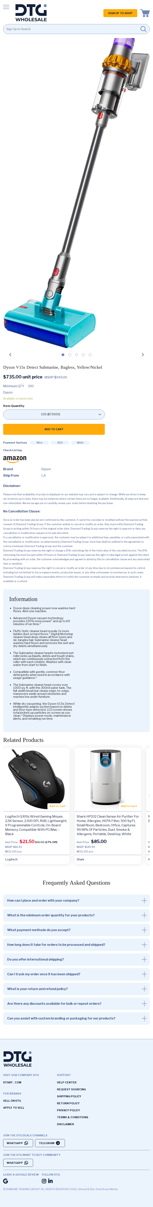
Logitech (11, 859)
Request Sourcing (71, 1089)
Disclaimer (65, 1124)
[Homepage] (31, 13)
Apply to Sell (13, 1107)
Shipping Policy (69, 1096)
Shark (80, 859)
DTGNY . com (12, 1082)
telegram (46, 1143)
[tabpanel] (76, 190)
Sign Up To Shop (120, 13)
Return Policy (68, 1103)
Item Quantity (13, 406)
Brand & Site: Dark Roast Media (98, 1189)
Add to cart (54, 429)
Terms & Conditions (72, 1117)
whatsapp (15, 1143)
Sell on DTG (12, 1100)
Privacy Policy (68, 1110)
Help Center (66, 1082)
